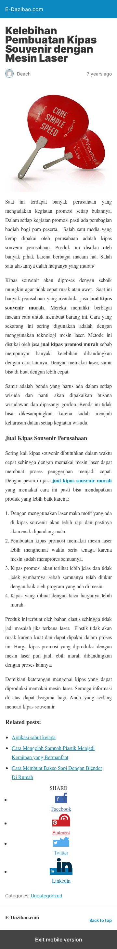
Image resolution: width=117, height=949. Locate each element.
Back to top (100, 920)
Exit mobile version (58, 939)
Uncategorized (46, 895)
